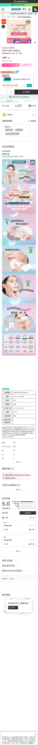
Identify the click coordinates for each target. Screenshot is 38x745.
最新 (7, 517)
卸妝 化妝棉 (9, 130)
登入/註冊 (12, 607)
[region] (19, 738)
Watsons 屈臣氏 (8, 48)
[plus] (10, 92)
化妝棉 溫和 (19, 130)
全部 (3, 517)
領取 (29, 85)
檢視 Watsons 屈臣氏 (12, 571)
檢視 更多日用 (8, 566)
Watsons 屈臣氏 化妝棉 (12, 133)
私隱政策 (31, 743)
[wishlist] (16, 53)
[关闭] (35, 734)
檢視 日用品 (7, 561)
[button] (35, 9)
